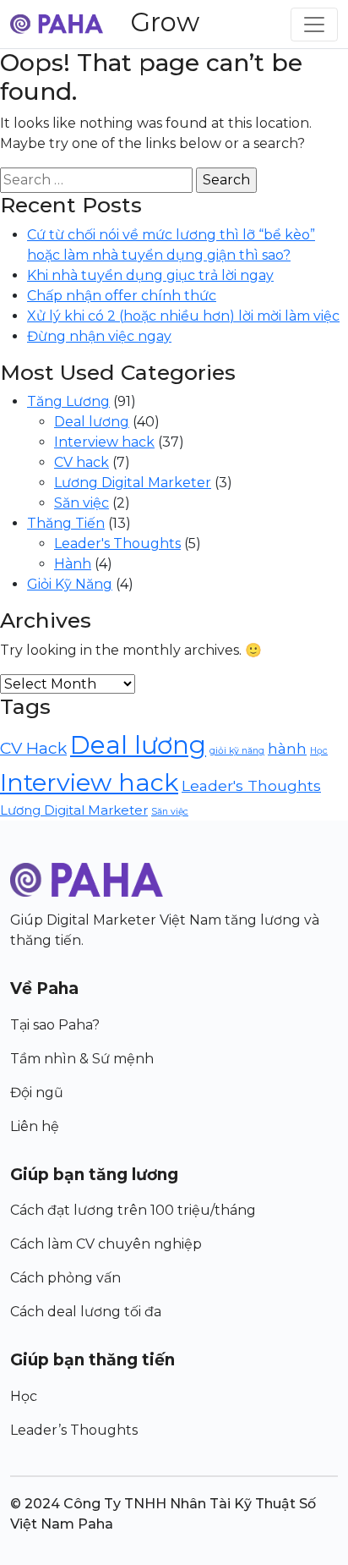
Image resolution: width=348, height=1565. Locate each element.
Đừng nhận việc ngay (99, 336)
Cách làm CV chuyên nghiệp (106, 1244)
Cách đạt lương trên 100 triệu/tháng (133, 1210)
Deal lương (91, 422)
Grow (164, 22)
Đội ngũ (36, 1093)
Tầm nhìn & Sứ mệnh (82, 1059)
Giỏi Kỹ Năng (69, 584)
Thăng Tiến (66, 523)
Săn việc (81, 503)
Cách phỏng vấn (65, 1278)
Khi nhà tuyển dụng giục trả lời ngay (150, 275)
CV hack (81, 462)
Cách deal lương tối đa (85, 1312)
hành (287, 748)
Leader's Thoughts (117, 543)
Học (319, 750)
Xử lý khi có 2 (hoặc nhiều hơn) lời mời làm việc (183, 316)
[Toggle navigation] (314, 24)
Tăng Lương (68, 401)
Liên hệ (34, 1126)
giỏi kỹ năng (236, 750)
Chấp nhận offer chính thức (121, 296)
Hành (72, 564)
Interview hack (104, 442)
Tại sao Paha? (55, 1025)
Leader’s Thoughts (74, 1430)
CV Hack (33, 748)
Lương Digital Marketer (132, 483)
